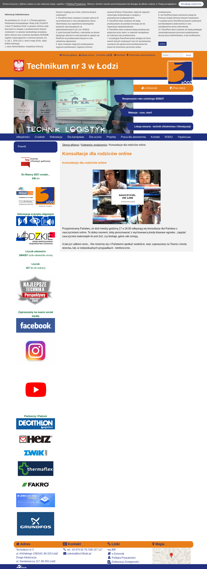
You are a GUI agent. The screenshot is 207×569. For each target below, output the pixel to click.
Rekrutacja (56, 137)
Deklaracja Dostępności (125, 561)
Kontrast (120, 55)
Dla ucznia (95, 137)
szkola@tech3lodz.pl (79, 553)
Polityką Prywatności (76, 4)
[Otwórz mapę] (171, 555)
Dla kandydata (75, 137)
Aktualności (23, 137)
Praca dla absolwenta (133, 137)
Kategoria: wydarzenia (94, 145)
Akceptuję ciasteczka (191, 4)
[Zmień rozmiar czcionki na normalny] (107, 55)
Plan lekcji (179, 88)
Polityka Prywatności (123, 557)
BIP (113, 549)
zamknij (162, 44)
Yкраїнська (184, 137)
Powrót (22, 146)
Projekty (111, 137)
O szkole (40, 137)
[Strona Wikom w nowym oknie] (21, 566)
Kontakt (155, 137)
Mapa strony (87, 55)
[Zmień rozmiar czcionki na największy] (111, 55)
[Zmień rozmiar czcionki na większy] (109, 55)
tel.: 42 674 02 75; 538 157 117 (85, 549)
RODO (169, 137)
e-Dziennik (150, 88)
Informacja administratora (141, 55)
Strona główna (69, 55)
